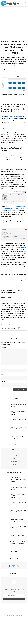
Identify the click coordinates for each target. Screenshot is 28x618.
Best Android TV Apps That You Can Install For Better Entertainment (17, 436)
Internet (14, 464)
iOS (14, 452)
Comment (4, 347)
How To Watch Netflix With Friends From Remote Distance (17, 412)
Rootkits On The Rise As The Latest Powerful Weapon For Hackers (18, 479)
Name (3, 367)
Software (19, 325)
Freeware (5, 325)
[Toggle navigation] (25, 3)
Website (3, 382)
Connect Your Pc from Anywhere (10, 165)
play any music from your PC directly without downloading (13, 208)
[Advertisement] (14, 21)
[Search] (22, 2)
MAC (14, 458)
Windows (14, 455)
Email (3, 374)
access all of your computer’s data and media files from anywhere (13, 128)
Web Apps (14, 467)
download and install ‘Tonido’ (14, 117)
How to (12, 325)
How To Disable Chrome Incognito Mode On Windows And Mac (18, 404)
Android (14, 449)
